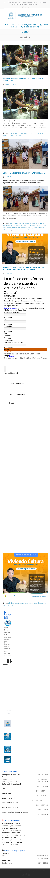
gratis (30, 603)
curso (26, 603)
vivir (8, 605)
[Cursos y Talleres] (7, 763)
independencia (22, 228)
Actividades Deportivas (29, 2)
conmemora (15, 225)
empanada (32, 225)
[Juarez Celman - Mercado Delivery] (7, 726)
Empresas (23, 4)
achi (9, 603)
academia (18, 223)
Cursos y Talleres (14, 2)
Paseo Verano (18, 135)
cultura (15, 133)
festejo (45, 225)
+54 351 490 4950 (29, 27)
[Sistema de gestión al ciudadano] (7, 752)
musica (42, 133)
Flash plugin (9, 711)
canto (37, 223)
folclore (14, 228)
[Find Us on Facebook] (25, 7)
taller (4, 605)
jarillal (30, 228)
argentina (28, 223)
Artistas (10, 133)
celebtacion (6, 225)
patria (5, 230)
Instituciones (33, 4)
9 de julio (11, 223)
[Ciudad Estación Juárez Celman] (25, 22)
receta (9, 230)
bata (12, 603)
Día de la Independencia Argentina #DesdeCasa (24, 173)
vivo (33, 230)
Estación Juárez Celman (26, 133)
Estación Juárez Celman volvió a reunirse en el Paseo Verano (23, 80)
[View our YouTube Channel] (27, 7)
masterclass (37, 603)
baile (33, 223)
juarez (35, 228)
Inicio (5, 2)
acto (23, 223)
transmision (22, 230)
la (38, 228)
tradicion (15, 230)
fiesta (4, 228)
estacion (39, 225)
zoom (12, 605)
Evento (37, 133)
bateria (17, 603)
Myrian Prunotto (8, 135)
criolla (21, 225)
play (8, 661)
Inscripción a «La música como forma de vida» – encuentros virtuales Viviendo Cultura (23, 268)
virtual (29, 230)
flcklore (9, 228)
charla (22, 603)
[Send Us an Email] (22, 7)
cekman (42, 223)
